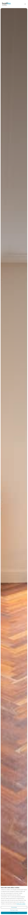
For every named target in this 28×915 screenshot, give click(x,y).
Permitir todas (14, 912)
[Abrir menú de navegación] (25, 4)
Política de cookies (20, 903)
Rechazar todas (14, 910)
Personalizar (14, 907)
